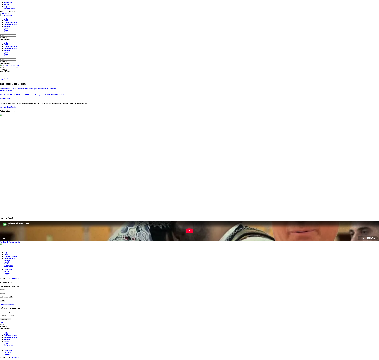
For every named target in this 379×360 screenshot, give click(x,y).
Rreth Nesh (8, 2)
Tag (5, 79)
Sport (6, 30)
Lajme (6, 21)
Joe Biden (10, 79)
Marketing (7, 4)
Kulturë (6, 28)
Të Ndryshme (8, 32)
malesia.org (15, 278)
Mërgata (7, 26)
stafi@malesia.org (10, 8)
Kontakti (7, 6)
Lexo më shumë (8, 107)
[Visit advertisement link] (6, 15)
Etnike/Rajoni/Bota (10, 24)
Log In (2, 323)
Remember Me (7, 297)
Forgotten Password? (7, 304)
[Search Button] (17, 67)
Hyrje (6, 19)
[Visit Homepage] (5, 13)
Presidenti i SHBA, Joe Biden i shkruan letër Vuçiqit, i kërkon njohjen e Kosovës (33, 94)
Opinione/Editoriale (10, 23)
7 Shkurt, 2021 (5, 98)
